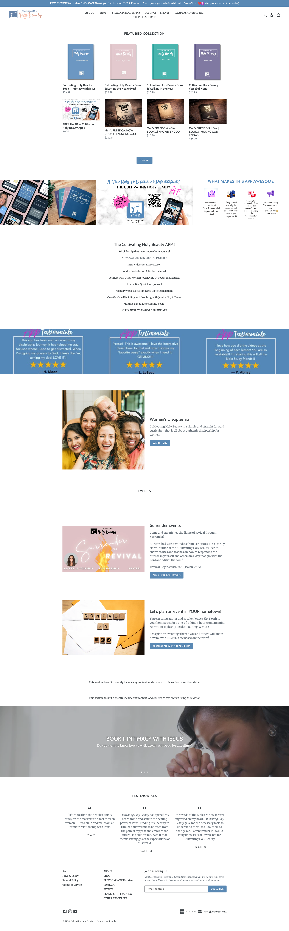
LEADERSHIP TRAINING (189, 12)
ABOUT (90, 12)
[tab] (141, 772)
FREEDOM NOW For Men (126, 12)
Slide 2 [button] (144, 772)
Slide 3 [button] (147, 772)
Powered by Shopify (106, 921)
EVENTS (165, 12)
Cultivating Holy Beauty (82, 921)
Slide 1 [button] (141, 772)
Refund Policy (70, 880)
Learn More (160, 442)
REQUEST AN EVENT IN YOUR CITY (172, 646)
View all (144, 160)
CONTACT (150, 12)
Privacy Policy (70, 875)
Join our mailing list (155, 871)
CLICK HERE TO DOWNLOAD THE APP (144, 310)
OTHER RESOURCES (144, 17)
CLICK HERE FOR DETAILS (167, 575)
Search (66, 871)
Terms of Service (72, 884)
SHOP (103, 12)
